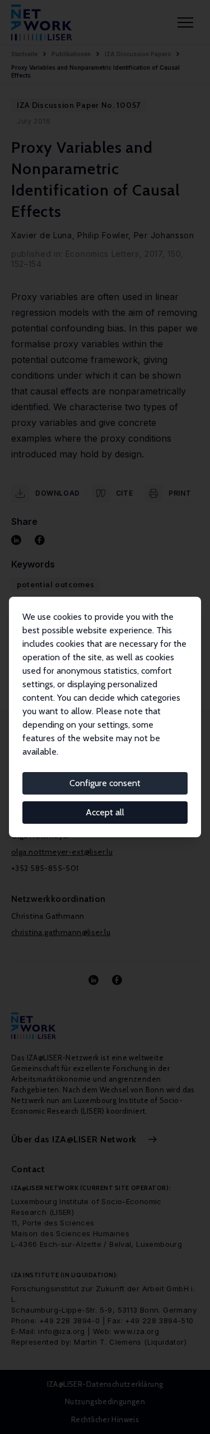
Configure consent (105, 783)
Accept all (105, 812)
